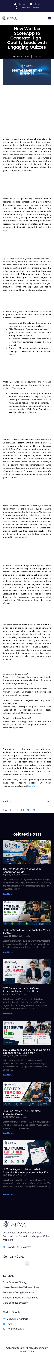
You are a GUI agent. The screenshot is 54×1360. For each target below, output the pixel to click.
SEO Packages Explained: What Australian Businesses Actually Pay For (25, 1170)
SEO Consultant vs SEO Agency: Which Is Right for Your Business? (26, 1051)
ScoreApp (32, 786)
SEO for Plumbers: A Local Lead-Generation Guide (23, 870)
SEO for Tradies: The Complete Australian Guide (22, 1112)
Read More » (8, 894)
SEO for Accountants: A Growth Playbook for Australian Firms (22, 989)
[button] (49, 18)
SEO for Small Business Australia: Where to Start (27, 931)
